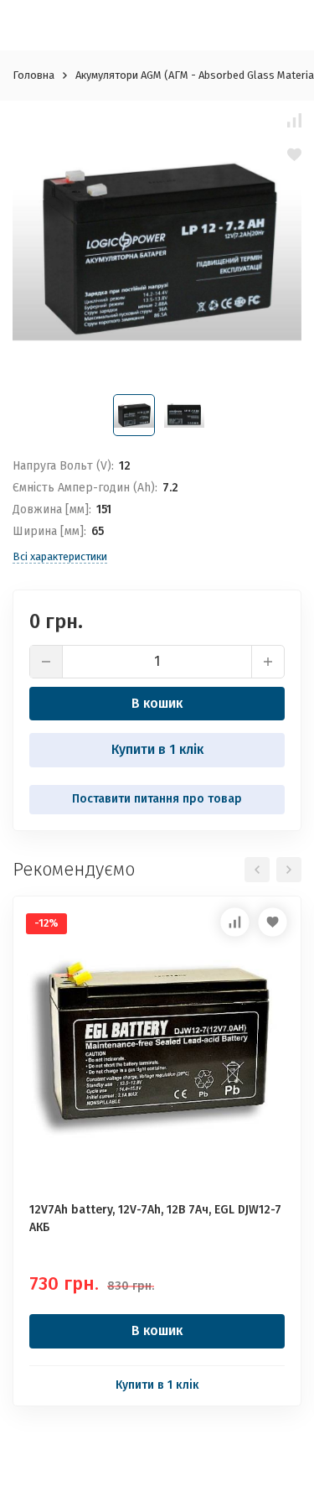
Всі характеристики (60, 556)
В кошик (157, 703)
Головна (33, 75)
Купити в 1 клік (157, 749)
